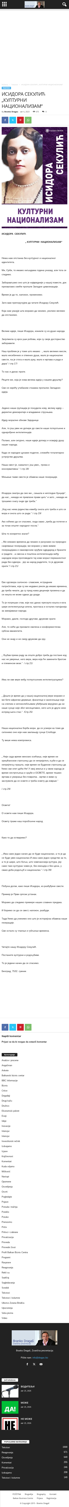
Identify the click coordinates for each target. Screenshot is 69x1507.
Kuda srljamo (8, 1166)
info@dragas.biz (40, 1357)
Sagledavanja (8, 1282)
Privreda (6, 1242)
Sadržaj (5, 1277)
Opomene (6, 1181)
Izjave (5, 1151)
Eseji (4, 1116)
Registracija (51, 1498)
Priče (4, 1227)
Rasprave (6, 1262)
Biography (41, 1494)
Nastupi (5, 1176)
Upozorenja (7, 1308)
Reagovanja (7, 1267)
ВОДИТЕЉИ (27, 1386)
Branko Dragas (11, 111)
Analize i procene (10, 1060)
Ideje (4, 1121)
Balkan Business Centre (23, 1498)
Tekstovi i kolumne (11, 1298)
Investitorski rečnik (11, 1141)
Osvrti (5, 1191)
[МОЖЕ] (10, 1407)
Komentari (7, 1161)
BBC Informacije (10, 1080)
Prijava (40, 1498)
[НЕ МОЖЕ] (10, 1423)
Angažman (7, 1065)
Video (4, 1318)
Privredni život (9, 1247)
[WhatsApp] (28, 120)
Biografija (29, 1494)
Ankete (5, 1070)
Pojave (5, 1202)
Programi (6, 1257)
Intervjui (5, 1131)
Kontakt (53, 1494)
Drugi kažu (7, 1101)
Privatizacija (8, 1237)
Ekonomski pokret (10, 1111)
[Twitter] (12, 120)
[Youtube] (41, 1364)
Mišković (6, 1171)
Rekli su (6, 1272)
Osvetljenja (7, 1186)
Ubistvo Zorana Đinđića (13, 1303)
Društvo (5, 1106)
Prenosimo (7, 1222)
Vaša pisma (7, 1313)
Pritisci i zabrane (10, 1232)
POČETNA (17, 1494)
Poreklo (5, 1212)
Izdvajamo (7, 1146)
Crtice (4, 1090)
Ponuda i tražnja (9, 1207)
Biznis (5, 1085)
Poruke (5, 1217)
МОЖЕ (24, 1402)
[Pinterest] (20, 120)
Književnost (7, 1156)
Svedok (5, 1287)
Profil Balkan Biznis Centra (15, 1252)
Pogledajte (7, 1197)
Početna (5, 84)
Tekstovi (14, 84)
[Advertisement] (34, 45)
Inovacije (6, 1126)
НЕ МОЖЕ (26, 1418)
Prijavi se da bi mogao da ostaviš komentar (24, 1042)
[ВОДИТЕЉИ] (10, 1391)
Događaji (6, 1095)
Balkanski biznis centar (13, 1075)
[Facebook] (5, 120)
